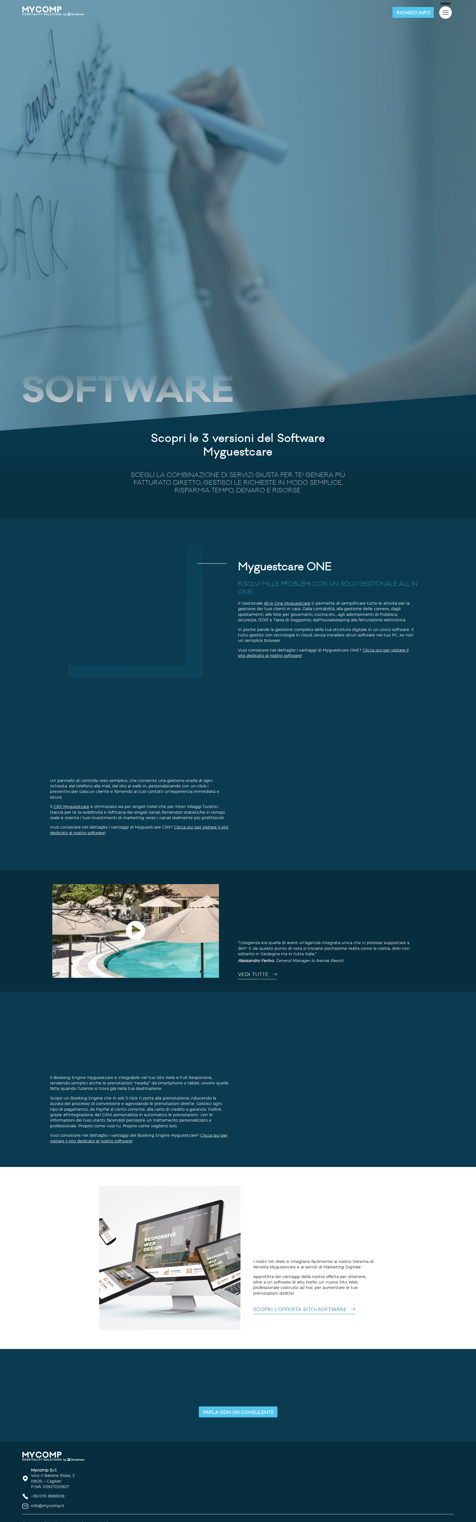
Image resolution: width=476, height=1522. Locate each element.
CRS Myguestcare (71, 832)
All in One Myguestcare (287, 628)
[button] (413, 12)
